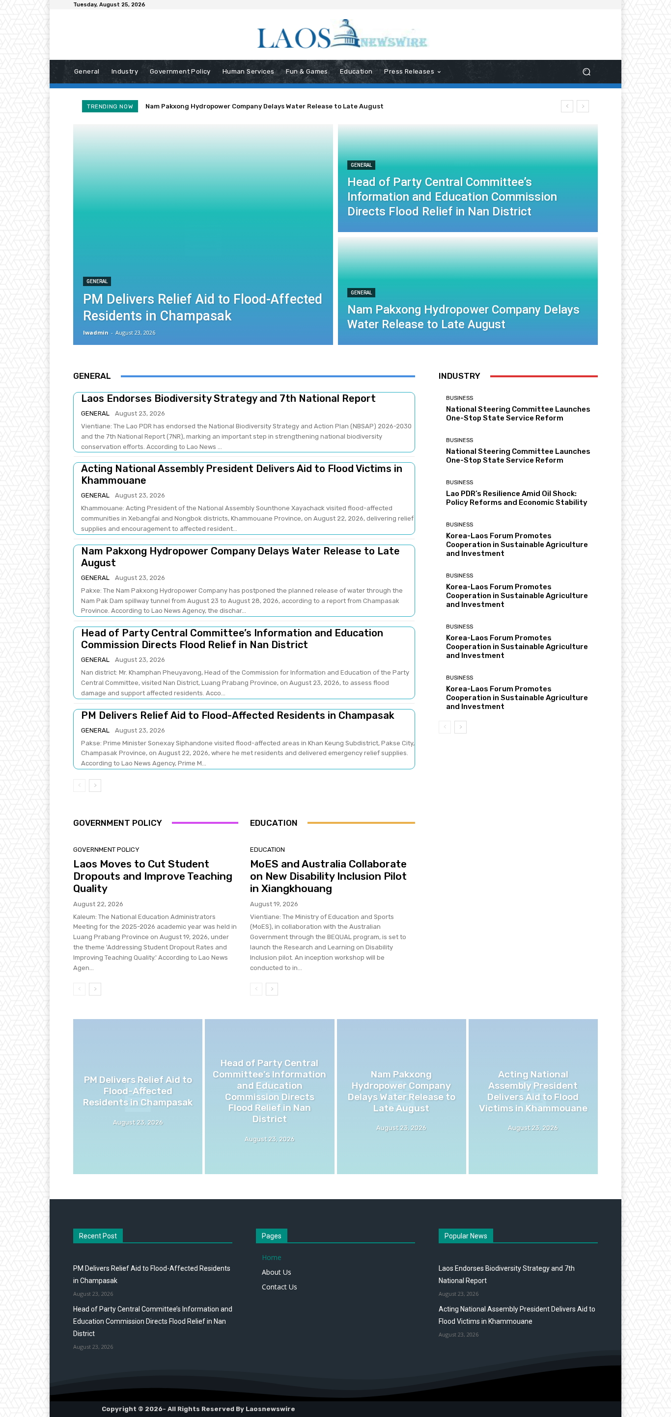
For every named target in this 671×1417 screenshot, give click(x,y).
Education (267, 849)
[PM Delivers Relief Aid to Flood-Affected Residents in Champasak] (203, 234)
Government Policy (106, 849)
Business (459, 398)
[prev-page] (79, 785)
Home (271, 1257)
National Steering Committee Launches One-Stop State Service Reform (518, 413)
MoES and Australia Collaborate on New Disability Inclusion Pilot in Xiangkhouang (328, 876)
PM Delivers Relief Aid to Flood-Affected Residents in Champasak (237, 715)
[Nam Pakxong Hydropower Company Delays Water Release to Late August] (468, 291)
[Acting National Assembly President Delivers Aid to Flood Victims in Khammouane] (533, 1096)
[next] (583, 106)
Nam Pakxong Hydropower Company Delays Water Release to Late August (264, 106)
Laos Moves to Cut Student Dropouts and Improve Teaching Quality (152, 876)
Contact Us (279, 1286)
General (97, 281)
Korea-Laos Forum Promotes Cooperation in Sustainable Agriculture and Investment (517, 544)
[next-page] (95, 785)
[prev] (567, 106)
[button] (586, 71)
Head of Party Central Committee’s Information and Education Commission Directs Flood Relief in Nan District (232, 639)
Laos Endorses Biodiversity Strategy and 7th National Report (228, 398)
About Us (276, 1272)
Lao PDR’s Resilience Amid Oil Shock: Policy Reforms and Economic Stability (516, 498)
